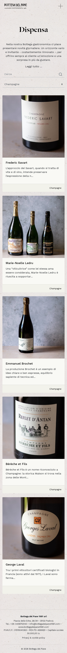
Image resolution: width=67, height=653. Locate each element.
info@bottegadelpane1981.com (44, 624)
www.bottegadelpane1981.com (33, 627)
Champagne (55, 188)
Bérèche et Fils (16, 464)
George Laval (15, 564)
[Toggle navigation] (60, 6)
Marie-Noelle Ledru (19, 263)
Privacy (25, 638)
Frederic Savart (16, 162)
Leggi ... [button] (33, 66)
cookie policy (38, 638)
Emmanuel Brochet (19, 363)
